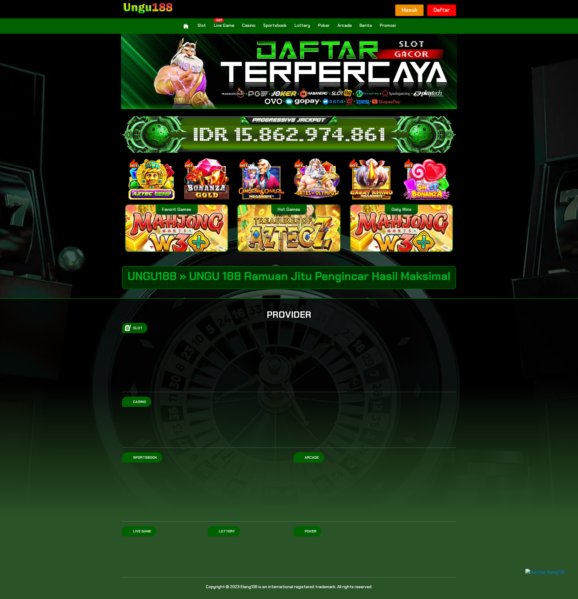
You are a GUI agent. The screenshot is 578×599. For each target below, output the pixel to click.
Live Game (224, 25)
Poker (324, 25)
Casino (248, 25)
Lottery (302, 25)
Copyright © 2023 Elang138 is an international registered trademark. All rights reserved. (289, 586)
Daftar (442, 10)
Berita (365, 25)
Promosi (388, 25)
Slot (201, 25)
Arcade (344, 25)
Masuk (409, 10)
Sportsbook (275, 25)
